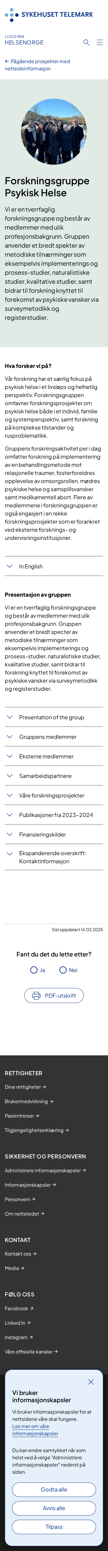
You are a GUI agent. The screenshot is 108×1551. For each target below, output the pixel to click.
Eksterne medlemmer (46, 756)
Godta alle (54, 1489)
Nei (73, 969)
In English (31, 566)
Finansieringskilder (42, 834)
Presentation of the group (51, 717)
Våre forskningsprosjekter (51, 795)
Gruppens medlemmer (47, 736)
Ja (42, 969)
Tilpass (54, 1526)
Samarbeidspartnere (45, 775)
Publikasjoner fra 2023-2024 (56, 814)
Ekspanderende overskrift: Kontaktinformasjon (52, 856)
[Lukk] (91, 1382)
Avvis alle (54, 1507)
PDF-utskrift (60, 995)
